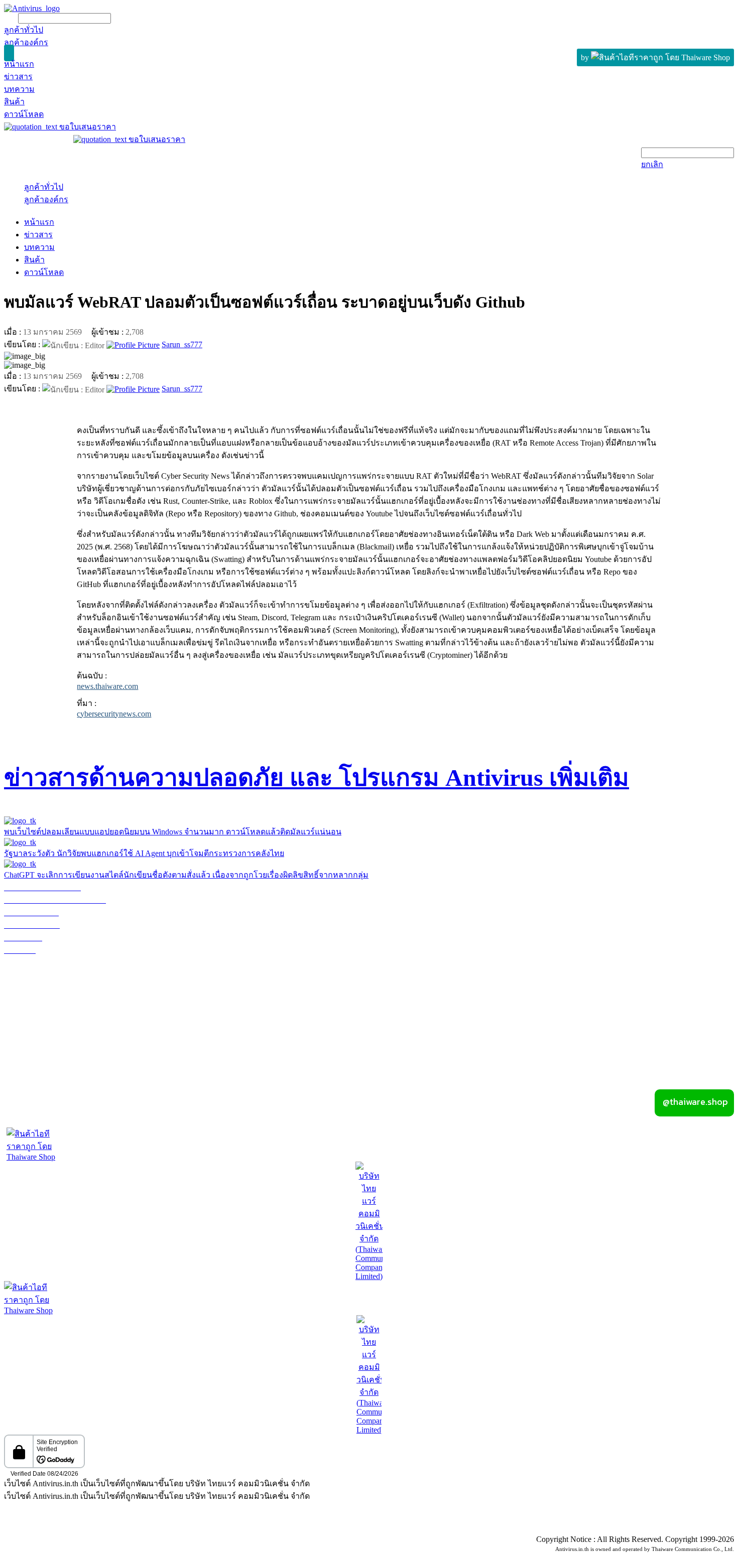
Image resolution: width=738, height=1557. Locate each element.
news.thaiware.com (107, 686)
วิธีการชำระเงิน (31, 987)
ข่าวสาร (38, 234)
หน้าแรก (39, 222)
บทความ (39, 247)
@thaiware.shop (693, 1101)
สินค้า (34, 259)
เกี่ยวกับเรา (369, 1013)
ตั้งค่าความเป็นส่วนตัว (42, 1528)
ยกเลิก (652, 164)
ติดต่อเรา (718, 1025)
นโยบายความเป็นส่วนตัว (131, 1528)
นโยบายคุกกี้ (203, 1528)
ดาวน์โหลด (44, 272)
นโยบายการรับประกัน (42, 962)
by (586, 57)
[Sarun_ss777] (133, 344)
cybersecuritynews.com (114, 714)
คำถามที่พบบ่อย (32, 1000)
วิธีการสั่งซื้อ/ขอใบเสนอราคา (55, 975)
